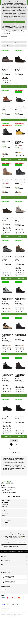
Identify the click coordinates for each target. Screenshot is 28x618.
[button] (14, 42)
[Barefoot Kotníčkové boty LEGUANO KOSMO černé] (3, 308)
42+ (3, 117)
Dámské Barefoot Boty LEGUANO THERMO (19, 417)
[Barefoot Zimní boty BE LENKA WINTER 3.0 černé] (6, 153)
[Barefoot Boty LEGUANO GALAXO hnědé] (9, 227)
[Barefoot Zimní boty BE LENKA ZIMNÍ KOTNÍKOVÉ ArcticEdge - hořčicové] (19, 152)
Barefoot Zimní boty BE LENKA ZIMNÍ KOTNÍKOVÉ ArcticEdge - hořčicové (20, 142)
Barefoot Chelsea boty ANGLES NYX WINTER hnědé (7, 108)
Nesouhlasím (14, 20)
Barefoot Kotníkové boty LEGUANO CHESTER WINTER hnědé (20, 375)
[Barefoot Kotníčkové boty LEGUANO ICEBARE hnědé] (16, 267)
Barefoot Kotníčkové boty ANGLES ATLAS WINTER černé (20, 108)
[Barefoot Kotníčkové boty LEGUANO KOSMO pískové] (9, 308)
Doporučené (7, 45)
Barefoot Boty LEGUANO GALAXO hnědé (7, 219)
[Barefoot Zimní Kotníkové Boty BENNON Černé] (6, 77)
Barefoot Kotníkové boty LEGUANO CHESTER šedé (20, 219)
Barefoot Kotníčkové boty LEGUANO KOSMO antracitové (7, 258)
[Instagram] (5, 589)
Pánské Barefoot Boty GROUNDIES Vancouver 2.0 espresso (20, 68)
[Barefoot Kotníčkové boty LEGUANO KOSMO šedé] (6, 308)
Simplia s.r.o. (20, 614)
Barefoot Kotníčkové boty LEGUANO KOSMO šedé (7, 299)
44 (3, 84)
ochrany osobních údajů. (17, 17)
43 (10, 82)
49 (3, 433)
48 (5, 233)
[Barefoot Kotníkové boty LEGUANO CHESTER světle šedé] (22, 229)
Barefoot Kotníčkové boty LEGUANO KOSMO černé (20, 335)
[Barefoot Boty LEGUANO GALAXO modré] (3, 227)
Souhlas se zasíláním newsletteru (11, 546)
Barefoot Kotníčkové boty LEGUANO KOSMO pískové (7, 335)
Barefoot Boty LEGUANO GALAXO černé (7, 417)
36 (3, 80)
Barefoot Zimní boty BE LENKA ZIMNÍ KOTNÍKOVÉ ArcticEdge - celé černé (20, 181)
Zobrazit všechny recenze (9, 492)
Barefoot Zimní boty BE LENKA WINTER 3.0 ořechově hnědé (7, 181)
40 (3, 82)
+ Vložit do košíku (7, 86)
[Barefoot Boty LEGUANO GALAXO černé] (6, 227)
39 (10, 80)
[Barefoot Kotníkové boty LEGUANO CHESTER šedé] (19, 229)
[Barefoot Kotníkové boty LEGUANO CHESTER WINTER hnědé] (16, 229)
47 (10, 84)
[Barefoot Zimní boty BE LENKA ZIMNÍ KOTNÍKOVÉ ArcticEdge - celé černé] (16, 152)
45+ (6, 117)
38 (7, 80)
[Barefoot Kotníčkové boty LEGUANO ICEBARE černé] (19, 267)
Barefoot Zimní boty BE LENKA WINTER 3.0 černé (7, 141)
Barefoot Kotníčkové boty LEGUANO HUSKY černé (20, 299)
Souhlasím (14, 22)
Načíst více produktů (14, 448)
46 (8, 84)
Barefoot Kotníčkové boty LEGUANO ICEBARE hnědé (20, 258)
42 (7, 82)
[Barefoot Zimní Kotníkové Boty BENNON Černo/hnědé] (3, 77)
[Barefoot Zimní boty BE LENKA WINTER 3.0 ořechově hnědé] (3, 153)
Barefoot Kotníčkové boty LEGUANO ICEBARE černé (7, 375)
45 (5, 84)
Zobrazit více (4, 36)
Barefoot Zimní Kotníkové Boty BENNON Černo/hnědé (7, 68)
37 (5, 80)
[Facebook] (2, 589)
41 (5, 82)
